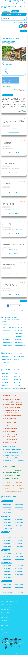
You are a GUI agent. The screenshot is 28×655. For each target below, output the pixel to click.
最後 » (19, 305)
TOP (2, 388)
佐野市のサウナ (17, 382)
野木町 (8, 247)
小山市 (8, 146)
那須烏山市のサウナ (6, 382)
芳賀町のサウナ (5, 385)
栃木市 (8, 41)
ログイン (25, 2)
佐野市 (8, 207)
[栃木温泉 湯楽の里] (14, 59)
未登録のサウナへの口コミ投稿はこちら (18, 310)
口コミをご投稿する (14, 132)
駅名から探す (15, 11)
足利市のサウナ (5, 373)
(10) (6, 359)
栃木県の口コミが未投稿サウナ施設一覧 (20, 22)
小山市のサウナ (17, 373)
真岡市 (8, 288)
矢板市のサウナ (5, 379)
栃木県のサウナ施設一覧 (8, 388)
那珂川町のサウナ (17, 379)
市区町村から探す (6, 11)
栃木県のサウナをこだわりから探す (14, 14)
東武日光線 (15, 388)
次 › (15, 305)
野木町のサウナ (17, 385)
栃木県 (4, 41)
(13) (19, 356)
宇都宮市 (8, 227)
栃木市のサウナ (5, 376)
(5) (6, 362)
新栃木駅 (12, 41)
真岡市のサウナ (17, 376)
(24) (6, 356)
